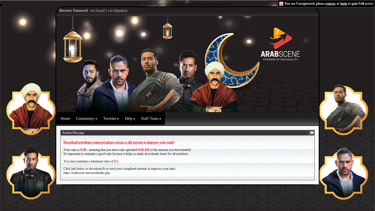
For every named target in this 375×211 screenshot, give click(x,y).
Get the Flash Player (158, 4)
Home (65, 118)
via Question (117, 11)
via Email (97, 11)
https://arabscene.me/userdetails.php (86, 173)
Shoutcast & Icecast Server (212, 4)
